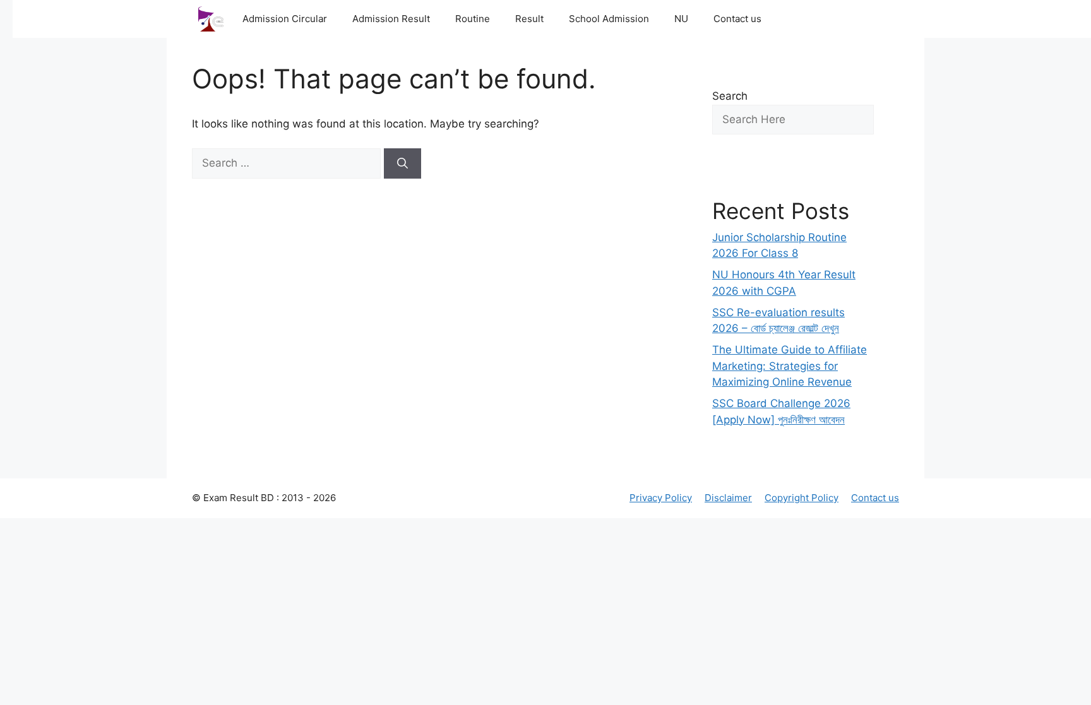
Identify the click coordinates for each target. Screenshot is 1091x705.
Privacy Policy (660, 498)
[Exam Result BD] (211, 19)
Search (730, 96)
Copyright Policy (801, 498)
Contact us (737, 19)
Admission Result (391, 19)
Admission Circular (284, 19)
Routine (472, 19)
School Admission (609, 19)
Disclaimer (728, 498)
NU (681, 19)
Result (529, 19)
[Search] (402, 163)
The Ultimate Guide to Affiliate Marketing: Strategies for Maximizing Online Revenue (789, 365)
